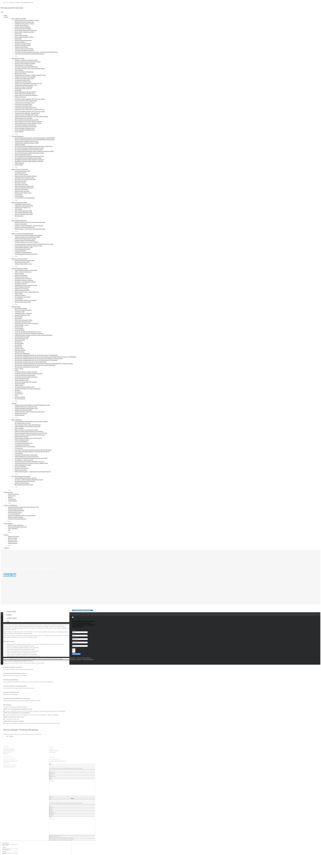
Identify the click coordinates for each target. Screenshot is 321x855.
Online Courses (7, 752)
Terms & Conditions (81, 657)
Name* (73, 630)
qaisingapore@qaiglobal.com (10, 761)
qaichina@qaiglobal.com (9, 766)
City (73, 644)
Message (74, 647)
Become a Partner (53, 750)
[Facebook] (82, 661)
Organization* (75, 641)
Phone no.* (74, 637)
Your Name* (5, 843)
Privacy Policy (72, 657)
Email (4, 847)
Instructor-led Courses (8, 749)
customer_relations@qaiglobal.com (58, 761)
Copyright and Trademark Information (84, 659)
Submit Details (76, 654)
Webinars (5, 754)
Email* (73, 634)
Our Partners (52, 752)
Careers (51, 749)
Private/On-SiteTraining (9, 750)
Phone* (4, 851)
